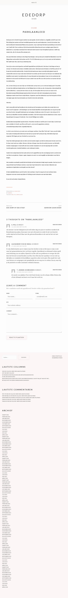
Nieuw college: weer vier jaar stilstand (13, 371)
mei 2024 (4, 454)
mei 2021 (4, 520)
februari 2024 (6, 460)
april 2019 (5, 565)
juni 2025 (4, 431)
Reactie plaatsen (16, 337)
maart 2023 (5, 480)
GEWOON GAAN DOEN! (53, 207)
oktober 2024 (6, 445)
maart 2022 (5, 502)
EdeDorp (34, 14)
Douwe (34, 28)
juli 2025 (4, 429)
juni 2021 (4, 518)
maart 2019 (5, 567)
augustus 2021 (6, 514)
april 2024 (5, 456)
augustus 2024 (6, 449)
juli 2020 (4, 538)
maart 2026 (5, 414)
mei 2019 (4, 563)
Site (7, 302)
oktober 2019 (6, 554)
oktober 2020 (6, 532)
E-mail (37, 293)
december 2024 (6, 442)
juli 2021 (4, 516)
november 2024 (6, 444)
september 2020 (6, 534)
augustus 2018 (6, 580)
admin (10, 192)
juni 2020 (4, 540)
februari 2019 (6, 569)
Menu (34, 2)
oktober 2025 (6, 424)
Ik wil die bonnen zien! (8, 376)
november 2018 (6, 574)
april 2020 (5, 543)
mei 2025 (4, 433)
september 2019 (6, 556)
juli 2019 (4, 560)
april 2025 (5, 434)
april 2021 (5, 521)
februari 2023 (6, 482)
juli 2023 (4, 473)
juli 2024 (4, 451)
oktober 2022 (6, 489)
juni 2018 (4, 583)
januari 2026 (5, 418)
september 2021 (6, 512)
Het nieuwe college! (8, 373)
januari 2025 (5, 440)
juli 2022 (4, 494)
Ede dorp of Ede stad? (15, 207)
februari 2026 (6, 416)
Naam (7, 293)
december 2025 (6, 420)
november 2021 (6, 509)
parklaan (20, 194)
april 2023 (5, 478)
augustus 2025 (6, 427)
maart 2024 (5, 458)
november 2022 (6, 487)
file (15, 194)
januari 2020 (5, 549)
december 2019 (6, 551)
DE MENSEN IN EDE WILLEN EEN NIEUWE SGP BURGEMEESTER (17, 375)
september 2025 (6, 425)
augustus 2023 (6, 471)
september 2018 (6, 578)
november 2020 (6, 531)
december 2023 (6, 463)
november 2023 (6, 465)
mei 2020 (4, 541)
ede (12, 194)
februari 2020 (6, 547)
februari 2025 (6, 438)
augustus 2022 (6, 492)
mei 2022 (4, 498)
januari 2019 (5, 570)
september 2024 (6, 447)
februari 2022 (6, 503)
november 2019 (6, 552)
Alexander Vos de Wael (21, 244)
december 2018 (6, 572)
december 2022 (6, 485)
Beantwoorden (57, 224)
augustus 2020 (6, 536)
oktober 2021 (6, 511)
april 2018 (5, 587)
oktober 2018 (6, 576)
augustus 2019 (6, 558)
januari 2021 (5, 527)
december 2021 (6, 507)
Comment (9, 310)
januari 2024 (5, 462)
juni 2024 (4, 453)
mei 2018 (4, 585)
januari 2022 (5, 505)
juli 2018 (4, 581)
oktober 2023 (6, 467)
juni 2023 (4, 474)
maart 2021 (5, 523)
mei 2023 (4, 476)
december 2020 (6, 529)
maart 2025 (5, 436)
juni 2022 (4, 496)
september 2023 (6, 469)
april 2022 (5, 500)
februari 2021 (6, 525)
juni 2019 (4, 561)
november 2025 (6, 422)
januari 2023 (5, 483)
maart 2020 (5, 545)
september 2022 (6, 491)
